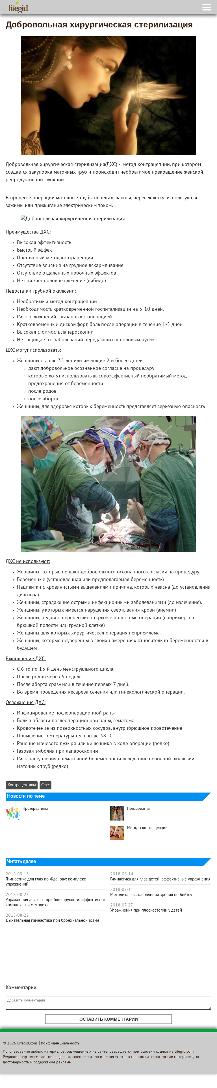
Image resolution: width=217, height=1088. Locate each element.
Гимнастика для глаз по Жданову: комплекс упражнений (46, 881)
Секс (45, 785)
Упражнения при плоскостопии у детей (146, 910)
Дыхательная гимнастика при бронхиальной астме (52, 921)
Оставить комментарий (108, 1019)
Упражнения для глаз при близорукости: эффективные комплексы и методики (56, 902)
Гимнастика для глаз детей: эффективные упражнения (160, 879)
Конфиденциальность (60, 1043)
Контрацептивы (22, 785)
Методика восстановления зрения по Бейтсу (151, 895)
